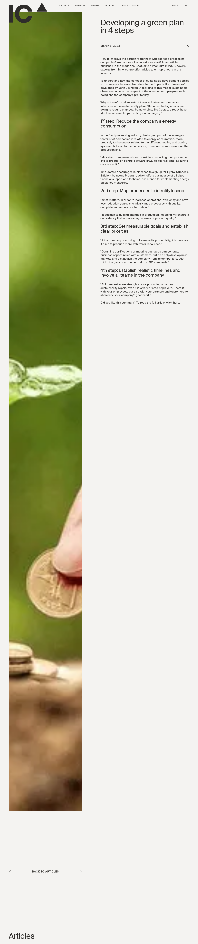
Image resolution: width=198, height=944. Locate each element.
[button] (64, 5)
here (176, 302)
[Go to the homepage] (28, 13)
